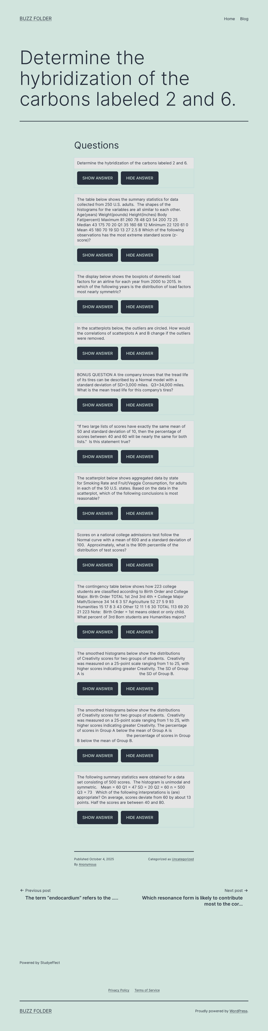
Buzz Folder (36, 18)
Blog (244, 18)
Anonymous (87, 864)
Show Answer (97, 178)
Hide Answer (139, 178)
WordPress (238, 1011)
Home (229, 18)
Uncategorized (183, 859)
